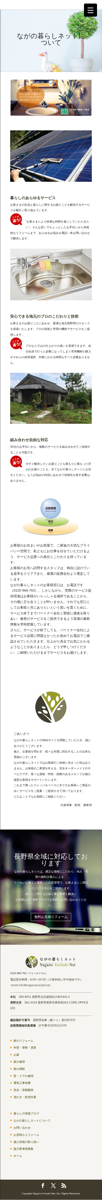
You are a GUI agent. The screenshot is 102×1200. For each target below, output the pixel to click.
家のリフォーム (23, 1040)
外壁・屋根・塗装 (25, 1047)
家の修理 (19, 1061)
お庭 (16, 1054)
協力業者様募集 (23, 1148)
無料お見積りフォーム (51, 917)
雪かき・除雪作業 (25, 1097)
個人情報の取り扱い (26, 1142)
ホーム (18, 1156)
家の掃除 (19, 1069)
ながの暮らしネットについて (32, 1120)
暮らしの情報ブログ (26, 1113)
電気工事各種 (22, 1083)
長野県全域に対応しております (51, 860)
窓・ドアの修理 (23, 1076)
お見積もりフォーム (26, 1134)
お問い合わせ (22, 1127)
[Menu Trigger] (90, 10)
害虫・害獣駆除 (23, 1090)
